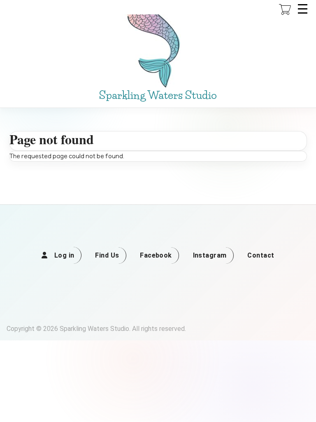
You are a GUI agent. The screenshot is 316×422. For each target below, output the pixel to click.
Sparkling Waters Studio (158, 95)
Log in (64, 255)
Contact (260, 255)
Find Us (107, 255)
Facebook (156, 255)
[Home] (158, 50)
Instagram (210, 255)
